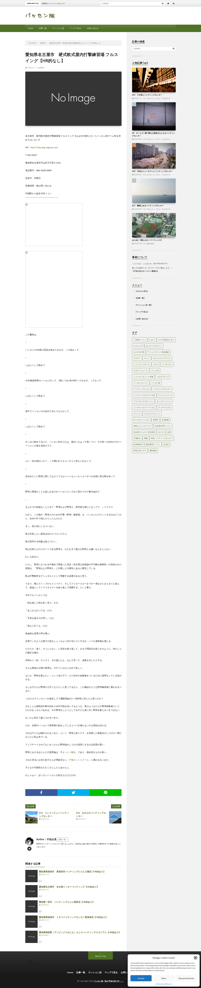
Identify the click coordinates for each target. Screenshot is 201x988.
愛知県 (41, 67)
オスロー (137, 358)
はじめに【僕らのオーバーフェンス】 (147, 240)
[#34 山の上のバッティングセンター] (115, 817)
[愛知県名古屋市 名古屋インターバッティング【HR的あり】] (31, 891)
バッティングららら (142, 389)
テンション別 (58, 28)
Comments (34, 964)
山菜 (169, 432)
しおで (152, 340)
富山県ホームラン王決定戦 (144, 432)
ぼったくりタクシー (154, 346)
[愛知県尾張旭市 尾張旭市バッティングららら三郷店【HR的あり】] (31, 876)
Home (30, 28)
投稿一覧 (62, 839)
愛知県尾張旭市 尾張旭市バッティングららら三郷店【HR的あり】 (72, 871)
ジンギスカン (167, 364)
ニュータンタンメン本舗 (143, 377)
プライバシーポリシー (163, 984)
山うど (161, 432)
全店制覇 (165, 420)
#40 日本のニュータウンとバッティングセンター (152, 171)
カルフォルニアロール (162, 358)
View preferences (186, 978)
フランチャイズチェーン (143, 401)
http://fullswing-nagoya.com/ (44, 147)
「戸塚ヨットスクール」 (79, 759)
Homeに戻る (142, 291)
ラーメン (137, 413)
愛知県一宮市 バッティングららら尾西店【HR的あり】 (66, 902)
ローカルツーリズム (142, 420)
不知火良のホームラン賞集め (145, 271)
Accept (141, 978)
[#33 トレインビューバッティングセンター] (31, 817)
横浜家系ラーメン (153, 444)
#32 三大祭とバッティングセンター (147, 95)
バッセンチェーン (141, 383)
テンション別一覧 (144, 305)
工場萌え (137, 438)
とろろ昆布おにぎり (166, 340)
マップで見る (75, 28)
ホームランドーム (164, 401)
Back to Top (100, 956)
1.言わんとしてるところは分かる (158, 98)
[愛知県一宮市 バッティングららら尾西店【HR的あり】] (31, 906)
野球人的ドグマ (140, 450)
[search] (163, 3)
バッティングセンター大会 (144, 395)
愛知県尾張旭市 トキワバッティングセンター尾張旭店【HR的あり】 (73, 917)
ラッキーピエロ (164, 407)
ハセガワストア (163, 377)
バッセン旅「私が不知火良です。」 (108, 981)
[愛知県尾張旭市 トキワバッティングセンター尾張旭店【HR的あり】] (31, 921)
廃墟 (146, 438)
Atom (30, 962)
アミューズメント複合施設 (158, 352)
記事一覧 (43, 28)
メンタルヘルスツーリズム (144, 407)
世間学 (155, 420)
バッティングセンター (162, 389)
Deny (163, 978)
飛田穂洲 (153, 450)
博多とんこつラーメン (142, 426)
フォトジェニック (165, 395)
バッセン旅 (155, 383)
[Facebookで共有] (41, 792)
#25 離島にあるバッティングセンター (148, 205)
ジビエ (155, 364)
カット (146, 358)
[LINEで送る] (105, 792)
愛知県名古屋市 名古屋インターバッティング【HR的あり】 (69, 886)
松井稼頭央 (138, 444)
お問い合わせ (92, 28)
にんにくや (138, 346)
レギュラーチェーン (152, 413)
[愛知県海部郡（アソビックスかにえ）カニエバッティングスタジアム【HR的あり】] (31, 937)
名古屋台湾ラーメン (163, 426)
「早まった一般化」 (68, 752)
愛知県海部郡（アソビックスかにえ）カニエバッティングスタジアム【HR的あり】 (80, 932)
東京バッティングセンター (161, 438)
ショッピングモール (142, 364)
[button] (195, 957)
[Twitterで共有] (73, 792)
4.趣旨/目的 (150, 243)
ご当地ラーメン (140, 340)
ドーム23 (155, 370)
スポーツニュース (141, 370)
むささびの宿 (139, 352)
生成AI (166, 444)
